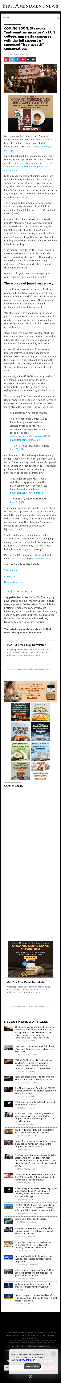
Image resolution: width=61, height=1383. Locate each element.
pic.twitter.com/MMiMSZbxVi (25, 440)
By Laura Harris (30, 1200)
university (29, 622)
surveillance (47, 615)
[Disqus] (30, 826)
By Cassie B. (29, 1150)
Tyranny (18, 622)
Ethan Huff (24, 54)
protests (20, 611)
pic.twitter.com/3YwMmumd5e (26, 492)
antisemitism (28, 597)
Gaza (35, 604)
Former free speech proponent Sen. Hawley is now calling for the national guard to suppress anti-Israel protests (35, 1144)
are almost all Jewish (33, 277)
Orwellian (27, 608)
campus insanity (28, 600)
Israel (18, 608)
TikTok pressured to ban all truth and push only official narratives (35, 1103)
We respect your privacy (39, 1340)
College (42, 600)
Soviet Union (49, 611)
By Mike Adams (31, 1136)
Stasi (23, 615)
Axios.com (9, 576)
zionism (40, 622)
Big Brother (43, 597)
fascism (27, 604)
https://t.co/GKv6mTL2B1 (36, 436)
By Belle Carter (31, 1055)
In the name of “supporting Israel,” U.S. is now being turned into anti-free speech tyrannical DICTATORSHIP (34, 1273)
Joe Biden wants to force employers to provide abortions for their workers (33, 1285)
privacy (37, 608)
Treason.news (42, 558)
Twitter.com (10, 570)
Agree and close (32, 1366)
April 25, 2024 (17, 502)
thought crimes (12, 618)
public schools (33, 611)
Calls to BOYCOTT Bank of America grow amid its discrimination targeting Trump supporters (33, 1259)
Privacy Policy (27, 1360)
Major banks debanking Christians (30, 1219)
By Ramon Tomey (31, 1265)
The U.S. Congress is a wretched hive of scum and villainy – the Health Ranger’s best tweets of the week (36, 1298)
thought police (30, 618)
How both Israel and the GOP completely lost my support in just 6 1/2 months (34, 1131)
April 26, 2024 (17, 449)
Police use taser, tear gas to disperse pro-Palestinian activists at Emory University (35, 1078)
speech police (11, 615)
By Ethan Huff (30, 1041)
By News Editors (31, 1222)
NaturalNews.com (13, 582)
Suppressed (33, 615)
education (16, 604)
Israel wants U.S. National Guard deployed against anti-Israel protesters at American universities (34, 1049)
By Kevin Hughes (31, 1213)
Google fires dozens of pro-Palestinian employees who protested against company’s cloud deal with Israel (33, 1245)
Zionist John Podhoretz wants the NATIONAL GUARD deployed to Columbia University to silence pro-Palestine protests (35, 1177)
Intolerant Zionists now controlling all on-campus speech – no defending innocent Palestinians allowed (34, 1231)
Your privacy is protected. (16, 669)
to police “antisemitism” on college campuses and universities (29, 167)
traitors (43, 618)
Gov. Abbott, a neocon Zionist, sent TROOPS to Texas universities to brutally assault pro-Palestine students (36, 1091)
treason (8, 622)
